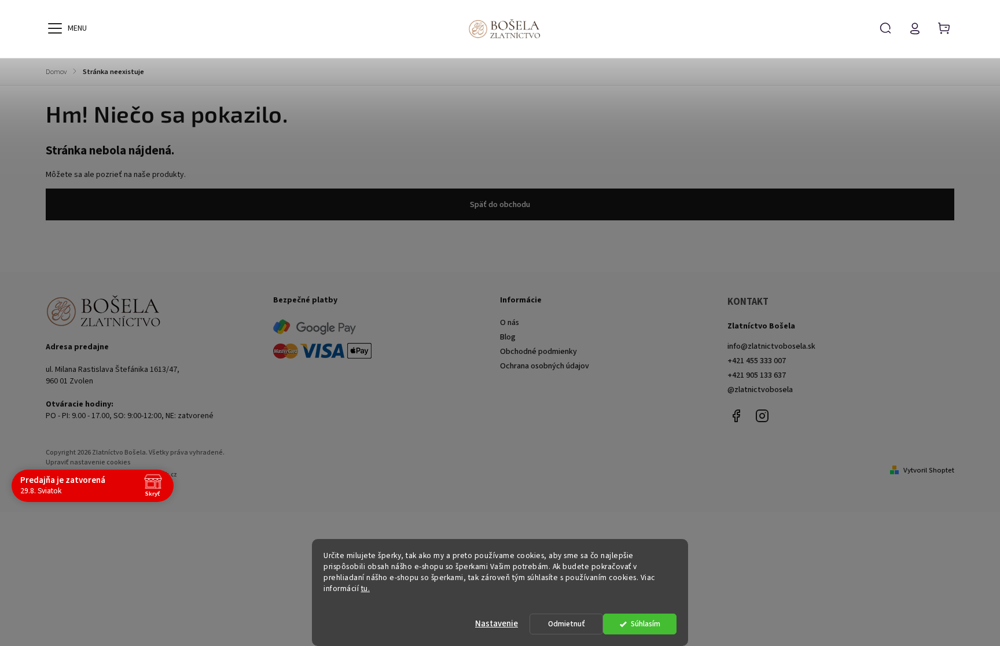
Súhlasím (645, 623)
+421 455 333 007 (756, 361)
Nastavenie (496, 624)
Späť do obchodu (500, 205)
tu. (365, 588)
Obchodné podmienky (538, 351)
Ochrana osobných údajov (544, 366)
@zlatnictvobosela (760, 390)
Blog (508, 337)
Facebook (736, 415)
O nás (509, 322)
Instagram (762, 415)
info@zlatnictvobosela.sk (771, 346)
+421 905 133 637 (756, 375)
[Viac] (55, 28)
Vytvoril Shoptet (928, 470)
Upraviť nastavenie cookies (88, 462)
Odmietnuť (566, 623)
